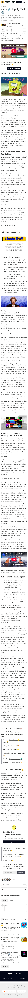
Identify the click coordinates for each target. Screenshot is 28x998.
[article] (14, 928)
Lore (2, 793)
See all (4, 966)
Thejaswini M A (11, 932)
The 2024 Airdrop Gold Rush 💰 (10, 924)
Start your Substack (10, 991)
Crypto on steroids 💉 (15, 759)
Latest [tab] (6, 919)
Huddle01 (4, 814)
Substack (6, 995)
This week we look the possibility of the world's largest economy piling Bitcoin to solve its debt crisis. (10, 956)
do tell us (8, 851)
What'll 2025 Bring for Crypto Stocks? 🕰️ (10, 938)
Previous (6, 890)
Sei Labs (3, 773)
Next (23, 890)
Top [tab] (3, 919)
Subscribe (19, 2)
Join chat (14, 842)
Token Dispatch (10, 23)
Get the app (21, 991)
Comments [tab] (4, 900)
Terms (9, 987)
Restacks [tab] (11, 900)
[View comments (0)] (7, 30)
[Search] (25, 919)
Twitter (10, 856)
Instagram (17, 856)
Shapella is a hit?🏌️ (13, 746)
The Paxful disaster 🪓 (15, 763)
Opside (3, 803)
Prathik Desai (11, 946)
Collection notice (16, 987)
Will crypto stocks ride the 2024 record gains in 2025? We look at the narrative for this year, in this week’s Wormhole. (9, 942)
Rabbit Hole (4, 6)
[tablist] (7, 900)
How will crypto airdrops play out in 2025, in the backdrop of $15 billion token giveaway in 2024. (10, 927)
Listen (24, 25)
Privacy (23, 986)
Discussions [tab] (12, 919)
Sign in (25, 2)
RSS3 (2, 783)
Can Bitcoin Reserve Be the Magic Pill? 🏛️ (9, 953)
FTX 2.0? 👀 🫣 (14, 749)
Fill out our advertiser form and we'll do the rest (14, 250)
